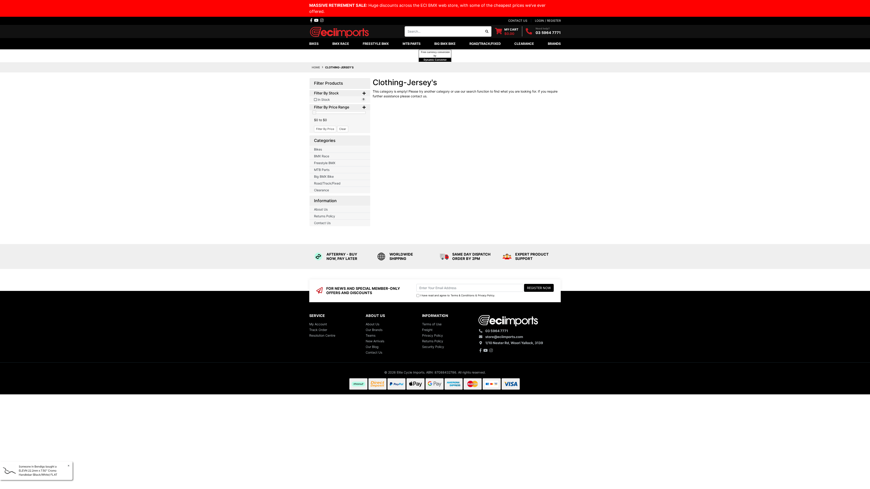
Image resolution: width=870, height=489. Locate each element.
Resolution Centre (322, 335)
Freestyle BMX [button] (376, 44)
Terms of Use (432, 324)
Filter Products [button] (328, 83)
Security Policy (433, 347)
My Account (318, 324)
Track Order (318, 330)
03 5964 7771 (548, 32)
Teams (370, 335)
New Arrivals (375, 341)
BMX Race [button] (340, 44)
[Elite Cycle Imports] (339, 31)
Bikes (318, 149)
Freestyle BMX (324, 163)
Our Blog (372, 347)
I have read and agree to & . (457, 295)
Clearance (321, 190)
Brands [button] (554, 44)
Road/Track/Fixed (327, 183)
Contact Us (322, 223)
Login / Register (548, 20)
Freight (427, 330)
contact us (517, 20)
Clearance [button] (524, 44)
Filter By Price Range (331, 107)
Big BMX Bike (324, 176)
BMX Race (321, 156)
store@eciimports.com (504, 337)
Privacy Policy (486, 295)
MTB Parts (321, 170)
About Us (321, 209)
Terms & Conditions (462, 295)
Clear (342, 129)
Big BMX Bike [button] (445, 44)
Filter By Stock (326, 93)
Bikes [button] (314, 44)
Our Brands (374, 330)
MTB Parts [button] (411, 44)
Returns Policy (324, 216)
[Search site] (487, 31)
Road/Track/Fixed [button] (485, 44)
